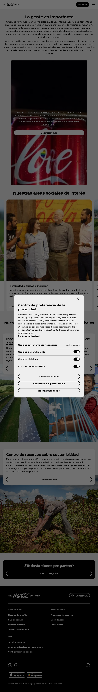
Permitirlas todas (49, 376)
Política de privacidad (29, 336)
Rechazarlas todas (49, 390)
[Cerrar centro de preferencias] (78, 299)
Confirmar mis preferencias (49, 383)
